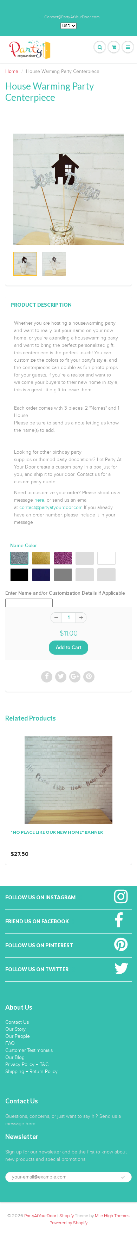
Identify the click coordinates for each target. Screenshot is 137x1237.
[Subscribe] (122, 1177)
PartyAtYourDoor (40, 1216)
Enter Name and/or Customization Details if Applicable (65, 593)
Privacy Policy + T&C (26, 1064)
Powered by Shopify (68, 1223)
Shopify (66, 1216)
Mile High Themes (112, 1216)
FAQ (10, 1043)
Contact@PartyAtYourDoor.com (71, 16)
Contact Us (17, 1022)
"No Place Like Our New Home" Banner (57, 832)
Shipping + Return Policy (31, 1071)
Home (11, 71)
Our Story (15, 1029)
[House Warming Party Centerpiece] (68, 189)
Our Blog (15, 1057)
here (39, 500)
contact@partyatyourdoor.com (51, 507)
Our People (17, 1036)
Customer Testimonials (29, 1050)
